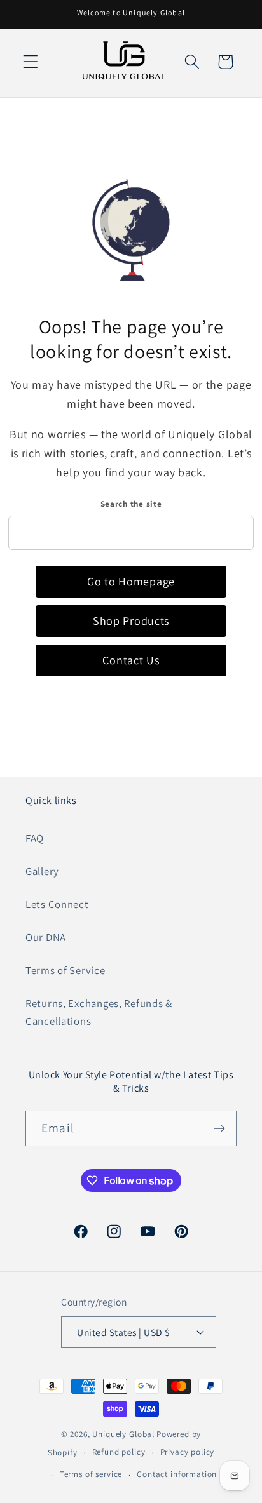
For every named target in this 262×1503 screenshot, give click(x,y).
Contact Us (130, 660)
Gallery (42, 871)
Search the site (131, 503)
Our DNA (45, 937)
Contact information (177, 1474)
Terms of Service (65, 970)
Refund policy (119, 1451)
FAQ (34, 838)
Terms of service (91, 1474)
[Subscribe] (219, 1128)
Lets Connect (57, 904)
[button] (31, 62)
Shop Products (131, 620)
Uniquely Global (123, 1434)
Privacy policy (187, 1451)
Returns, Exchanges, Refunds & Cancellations (98, 1012)
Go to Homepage (131, 581)
